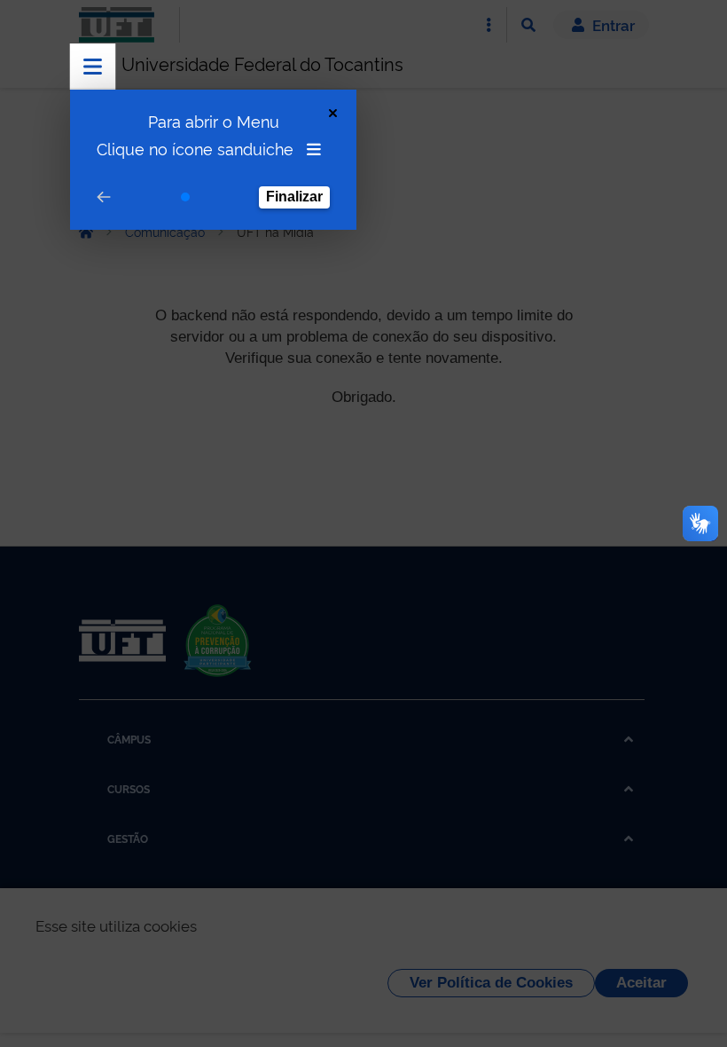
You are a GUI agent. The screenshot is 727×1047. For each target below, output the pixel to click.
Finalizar (294, 196)
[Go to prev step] (104, 197)
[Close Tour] (333, 113)
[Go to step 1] (185, 197)
